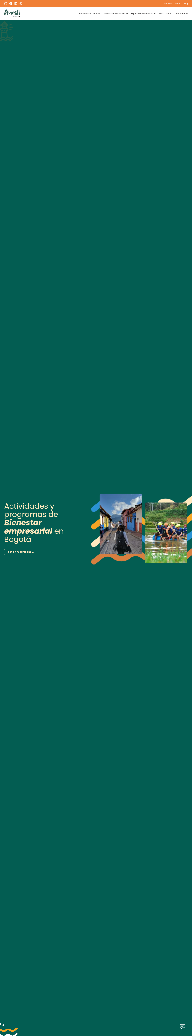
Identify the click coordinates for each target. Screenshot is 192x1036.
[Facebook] (10, 3)
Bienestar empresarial (114, 13)
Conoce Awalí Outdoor (89, 13)
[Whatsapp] (20, 3)
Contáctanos (181, 13)
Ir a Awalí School (172, 3)
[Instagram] (5, 3)
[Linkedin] (15, 3)
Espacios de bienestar (142, 13)
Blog (186, 3)
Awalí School (165, 13)
